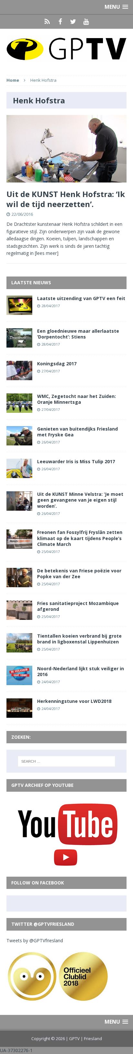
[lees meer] (46, 253)
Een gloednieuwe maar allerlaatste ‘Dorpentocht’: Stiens (78, 334)
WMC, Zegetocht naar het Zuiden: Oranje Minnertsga (76, 399)
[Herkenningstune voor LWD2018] (19, 714)
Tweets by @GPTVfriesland (34, 940)
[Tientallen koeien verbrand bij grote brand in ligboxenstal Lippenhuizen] (19, 648)
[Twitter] (73, 22)
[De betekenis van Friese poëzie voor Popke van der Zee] (19, 583)
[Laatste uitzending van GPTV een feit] (19, 311)
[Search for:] (67, 761)
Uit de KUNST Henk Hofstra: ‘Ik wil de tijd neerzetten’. (65, 199)
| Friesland (91, 1038)
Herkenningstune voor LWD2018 (74, 701)
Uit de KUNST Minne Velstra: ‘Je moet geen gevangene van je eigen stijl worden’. (80, 500)
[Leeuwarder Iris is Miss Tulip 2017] (19, 474)
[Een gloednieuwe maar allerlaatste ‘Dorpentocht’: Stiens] (19, 343)
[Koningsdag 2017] (19, 376)
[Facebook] (60, 22)
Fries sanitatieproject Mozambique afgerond (78, 606)
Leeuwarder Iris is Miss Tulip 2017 (76, 461)
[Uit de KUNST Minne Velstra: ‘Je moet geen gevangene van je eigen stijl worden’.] (19, 507)
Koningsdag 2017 (57, 363)
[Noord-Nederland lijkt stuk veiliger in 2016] (19, 681)
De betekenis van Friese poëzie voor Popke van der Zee (79, 573)
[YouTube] (86, 22)
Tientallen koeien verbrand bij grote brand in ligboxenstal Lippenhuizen (79, 639)
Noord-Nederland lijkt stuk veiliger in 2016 (80, 671)
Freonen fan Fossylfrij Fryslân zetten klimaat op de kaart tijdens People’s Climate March (79, 538)
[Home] (47, 22)
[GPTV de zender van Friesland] (66, 48)
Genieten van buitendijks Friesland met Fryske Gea (77, 432)
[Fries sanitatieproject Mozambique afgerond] (19, 616)
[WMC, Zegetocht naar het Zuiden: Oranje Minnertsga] (19, 409)
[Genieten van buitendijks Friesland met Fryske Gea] (19, 442)
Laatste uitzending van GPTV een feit (81, 298)
